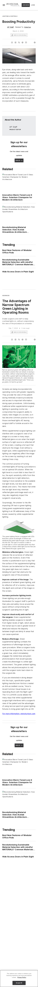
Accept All (19, 983)
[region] (19, 978)
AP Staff (10, 27)
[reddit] (22, 42)
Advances (5, 295)
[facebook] (12, 42)
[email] (26, 42)
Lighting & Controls (9, 16)
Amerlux (27, 27)
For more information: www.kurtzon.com (18, 714)
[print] (35, 42)
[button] (3, 5)
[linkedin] (15, 42)
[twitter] (19, 42)
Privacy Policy (21, 977)
